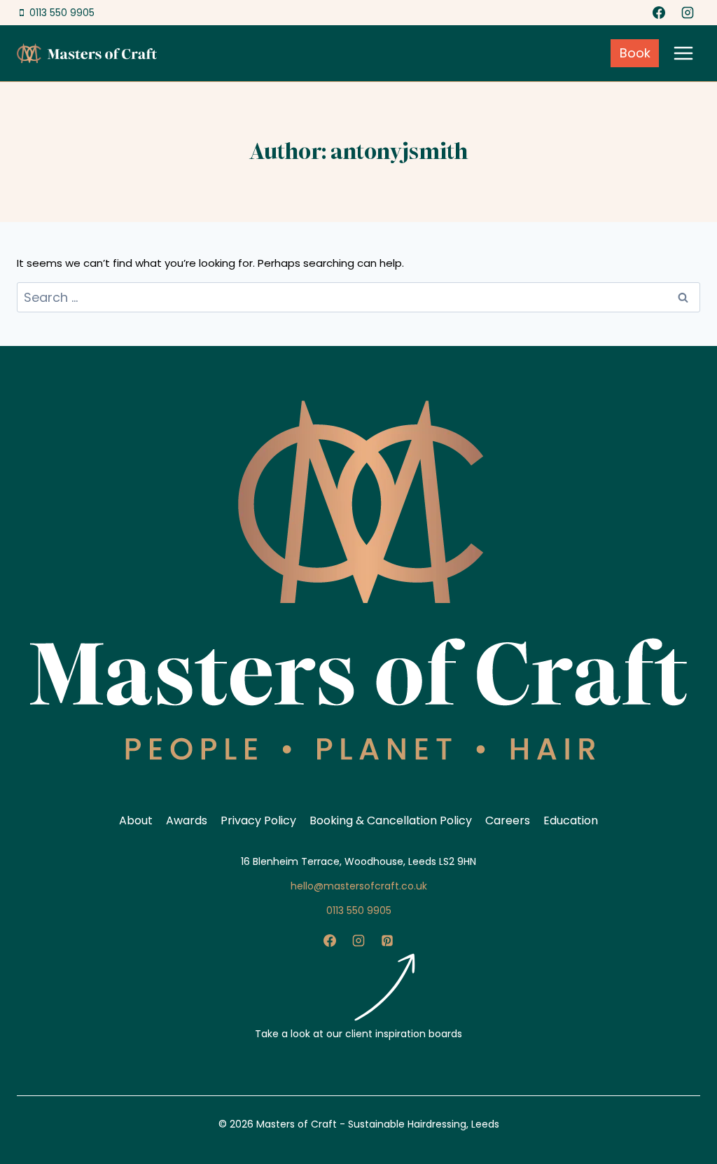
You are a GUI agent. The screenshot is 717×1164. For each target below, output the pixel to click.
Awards (186, 820)
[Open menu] (683, 53)
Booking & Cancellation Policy (390, 820)
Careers (507, 820)
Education (570, 820)
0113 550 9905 (358, 910)
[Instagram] (687, 12)
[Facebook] (658, 12)
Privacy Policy (258, 820)
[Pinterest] (387, 940)
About (136, 820)
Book (635, 53)
